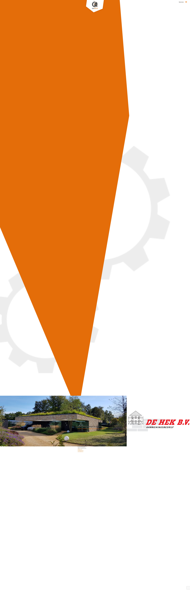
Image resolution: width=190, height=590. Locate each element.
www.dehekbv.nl (80, 451)
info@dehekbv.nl (101, 428)
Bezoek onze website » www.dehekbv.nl (85, 428)
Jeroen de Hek (80, 432)
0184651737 (95, 428)
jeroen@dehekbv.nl (86, 432)
